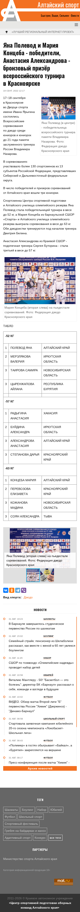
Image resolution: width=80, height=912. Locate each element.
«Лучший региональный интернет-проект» (43, 31)
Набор (41, 809)
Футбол (10, 816)
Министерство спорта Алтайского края (30, 859)
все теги (55, 837)
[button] (71, 532)
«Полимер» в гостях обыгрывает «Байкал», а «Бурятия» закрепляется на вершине (40, 748)
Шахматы (11, 809)
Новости (40, 609)
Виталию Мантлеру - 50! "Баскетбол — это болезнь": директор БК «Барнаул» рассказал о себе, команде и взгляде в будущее (41, 684)
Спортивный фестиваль (21, 823)
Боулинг (27, 809)
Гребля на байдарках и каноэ (25, 830)
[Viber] (23, 590)
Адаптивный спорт (18, 837)
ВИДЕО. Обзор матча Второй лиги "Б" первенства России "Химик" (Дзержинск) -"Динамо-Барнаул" (38, 706)
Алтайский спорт (58, 4)
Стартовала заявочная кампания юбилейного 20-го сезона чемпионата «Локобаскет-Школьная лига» (41, 728)
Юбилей (56, 809)
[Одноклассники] (11, 590)
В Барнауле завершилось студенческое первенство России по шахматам (36, 626)
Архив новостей (40, 768)
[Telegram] (17, 590)
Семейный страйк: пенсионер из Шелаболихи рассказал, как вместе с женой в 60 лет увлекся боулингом (42, 645)
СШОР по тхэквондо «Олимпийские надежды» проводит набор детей (41, 665)
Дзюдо (28, 597)
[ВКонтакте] (5, 590)
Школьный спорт (30, 816)
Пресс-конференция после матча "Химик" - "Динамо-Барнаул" (39, 765)
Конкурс (40, 837)
